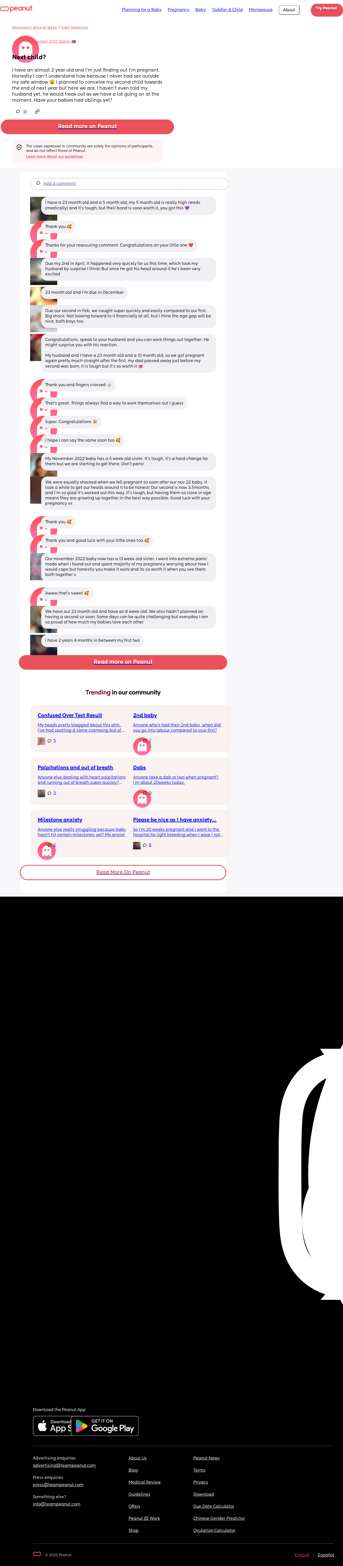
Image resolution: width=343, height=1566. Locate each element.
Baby (200, 10)
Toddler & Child (227, 10)
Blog (133, 1471)
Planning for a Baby (142, 10)
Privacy (200, 1483)
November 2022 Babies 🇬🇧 (53, 41)
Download (203, 1495)
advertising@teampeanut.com (64, 1466)
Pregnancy (178, 10)
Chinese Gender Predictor (219, 1519)
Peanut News (206, 1459)
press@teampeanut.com (58, 1485)
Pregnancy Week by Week (34, 27)
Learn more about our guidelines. (55, 156)
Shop (134, 1531)
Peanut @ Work (144, 1519)
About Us (138, 1459)
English (302, 1555)
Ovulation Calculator (214, 1531)
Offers (134, 1507)
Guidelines (139, 1495)
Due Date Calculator (213, 1507)
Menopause (261, 10)
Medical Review (145, 1483)
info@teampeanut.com (56, 1504)
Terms (199, 1471)
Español (326, 1555)
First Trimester (75, 27)
